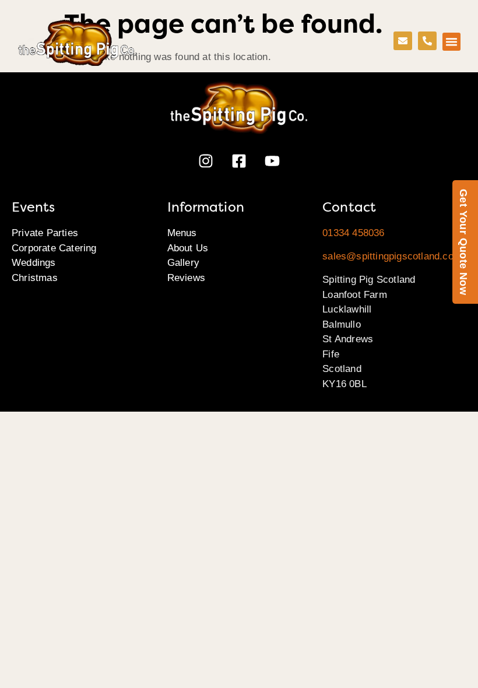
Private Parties (45, 232)
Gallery (183, 262)
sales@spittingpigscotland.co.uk (394, 256)
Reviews (186, 277)
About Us (188, 248)
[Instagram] (206, 161)
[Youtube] (272, 161)
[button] (451, 42)
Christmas (35, 277)
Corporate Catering (54, 248)
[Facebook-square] (239, 161)
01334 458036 (353, 232)
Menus (182, 232)
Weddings (34, 262)
